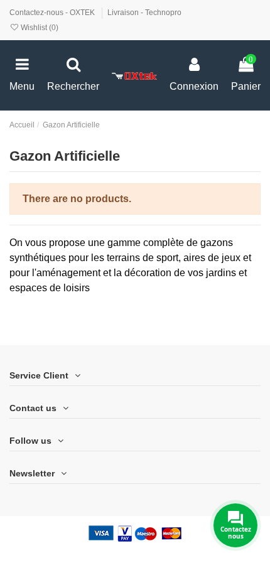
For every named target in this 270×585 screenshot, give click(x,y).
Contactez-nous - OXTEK (53, 12)
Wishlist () (38, 27)
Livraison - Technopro (144, 12)
